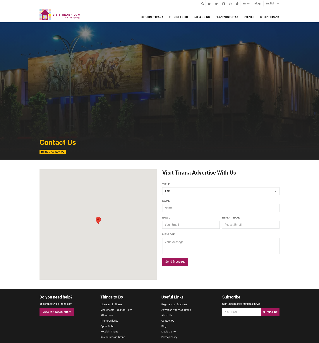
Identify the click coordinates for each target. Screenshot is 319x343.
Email (166, 217)
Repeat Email (231, 217)
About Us (166, 315)
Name (166, 200)
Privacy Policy (169, 337)
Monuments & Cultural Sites (116, 309)
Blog (164, 326)
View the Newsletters (56, 312)
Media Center (168, 331)
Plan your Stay (227, 17)
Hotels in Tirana (109, 331)
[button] (98, 220)
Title (166, 184)
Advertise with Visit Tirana (176, 309)
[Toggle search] (202, 3)
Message (168, 234)
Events (249, 17)
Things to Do (178, 17)
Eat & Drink (202, 17)
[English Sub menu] (278, 3)
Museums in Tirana (111, 304)
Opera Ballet (107, 326)
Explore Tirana (151, 17)
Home (44, 151)
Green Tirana (269, 17)
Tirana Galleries (109, 320)
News (246, 3)
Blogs (257, 3)
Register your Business (174, 304)
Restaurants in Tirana (112, 337)
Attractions (106, 315)
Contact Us (167, 320)
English (270, 3)
